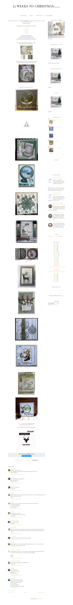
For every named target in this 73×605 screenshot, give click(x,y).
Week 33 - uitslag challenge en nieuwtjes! (57, 193)
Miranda (26, 243)
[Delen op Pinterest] (37, 460)
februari (56, 264)
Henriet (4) (26, 30)
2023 (56, 247)
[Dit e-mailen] (32, 460)
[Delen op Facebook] (35, 460)
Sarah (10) (26, 33)
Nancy (26, 341)
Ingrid (27, 288)
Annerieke (12, 468)
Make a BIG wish (58, 148)
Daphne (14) (27, 31)
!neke (26, 216)
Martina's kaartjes (26, 111)
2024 (56, 246)
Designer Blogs (39, 598)
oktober (56, 254)
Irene (11, 493)
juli (56, 258)
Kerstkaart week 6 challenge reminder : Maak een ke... (57, 272)
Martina (50, 147)
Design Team (39, 15)
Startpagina (24, 15)
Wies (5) (26, 29)
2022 (56, 248)
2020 (56, 250)
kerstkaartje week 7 (57, 270)
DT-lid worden (48, 15)
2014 (56, 281)
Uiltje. (55, 133)
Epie (26, 134)
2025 (56, 244)
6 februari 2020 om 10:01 (16, 533)
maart (56, 263)
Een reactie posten (11, 590)
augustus (56, 257)
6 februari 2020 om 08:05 (16, 482)
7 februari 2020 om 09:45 (16, 565)
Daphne (12, 568)
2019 (56, 275)
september (56, 255)
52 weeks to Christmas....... (36, 6)
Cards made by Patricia (14, 549)
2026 (56, 243)
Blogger (63, 295)
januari (56, 273)
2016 (56, 278)
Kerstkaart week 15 (58, 212)
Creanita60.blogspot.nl (14, 560)
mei (56, 260)
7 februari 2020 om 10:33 (16, 575)
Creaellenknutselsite (14, 520)
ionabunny (12, 536)
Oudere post (11, 592)
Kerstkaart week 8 (57, 269)
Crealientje (12, 578)
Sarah (11, 477)
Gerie (26, 83)
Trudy (11, 511)
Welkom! (50, 186)
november (56, 253)
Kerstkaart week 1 (57, 221)
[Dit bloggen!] (33, 460)
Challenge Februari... (57, 265)
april (56, 262)
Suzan (26, 315)
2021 (56, 249)
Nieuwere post (41, 592)
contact (31, 15)
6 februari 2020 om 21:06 (16, 558)
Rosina (26, 367)
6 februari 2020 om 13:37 (16, 546)
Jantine (26, 188)
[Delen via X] (34, 460)
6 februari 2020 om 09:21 (16, 524)
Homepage (26, 592)
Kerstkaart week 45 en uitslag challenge (58, 178)
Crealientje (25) (26, 28)
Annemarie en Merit (26, 395)
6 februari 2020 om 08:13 (16, 498)
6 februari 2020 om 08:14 (16, 508)
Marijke (26, 161)
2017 (56, 277)
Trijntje (12, 542)
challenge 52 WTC (55, 236)
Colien (26, 421)
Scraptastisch (13, 527)
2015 (56, 280)
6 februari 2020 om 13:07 (16, 539)
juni (56, 259)
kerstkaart (60, 236)
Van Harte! (56, 141)
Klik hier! (20, 423)
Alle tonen (63, 154)
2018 (56, 276)
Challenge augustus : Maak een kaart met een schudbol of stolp (59, 203)
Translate (55, 304)
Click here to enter (26, 456)
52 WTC (50, 236)
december (56, 252)
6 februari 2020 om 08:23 (16, 517)
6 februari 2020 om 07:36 (16, 474)
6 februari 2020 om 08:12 (16, 490)
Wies (11, 501)
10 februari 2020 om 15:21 (17, 587)
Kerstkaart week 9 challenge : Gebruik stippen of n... (57, 267)
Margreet (12, 485)
